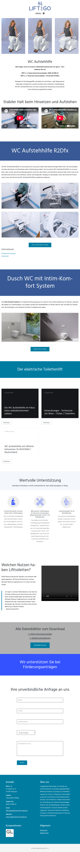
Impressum (43, 830)
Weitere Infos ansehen (40, 349)
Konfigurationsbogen (8, 253)
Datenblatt (5, 256)
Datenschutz (44, 833)
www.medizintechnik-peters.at (16, 817)
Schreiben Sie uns (40, 645)
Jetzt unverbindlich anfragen (40, 245)
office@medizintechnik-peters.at (17, 810)
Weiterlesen (6, 423)
